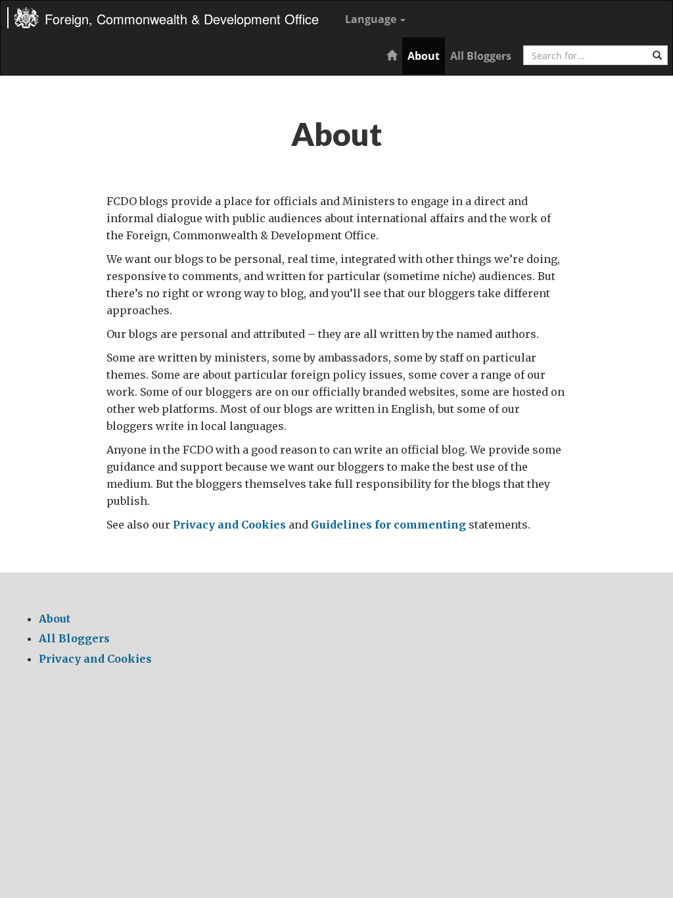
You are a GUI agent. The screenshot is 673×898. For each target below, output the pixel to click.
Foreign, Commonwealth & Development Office (182, 18)
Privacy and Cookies (229, 524)
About (423, 56)
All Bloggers (480, 56)
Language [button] (372, 19)
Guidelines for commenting (388, 524)
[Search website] (657, 55)
